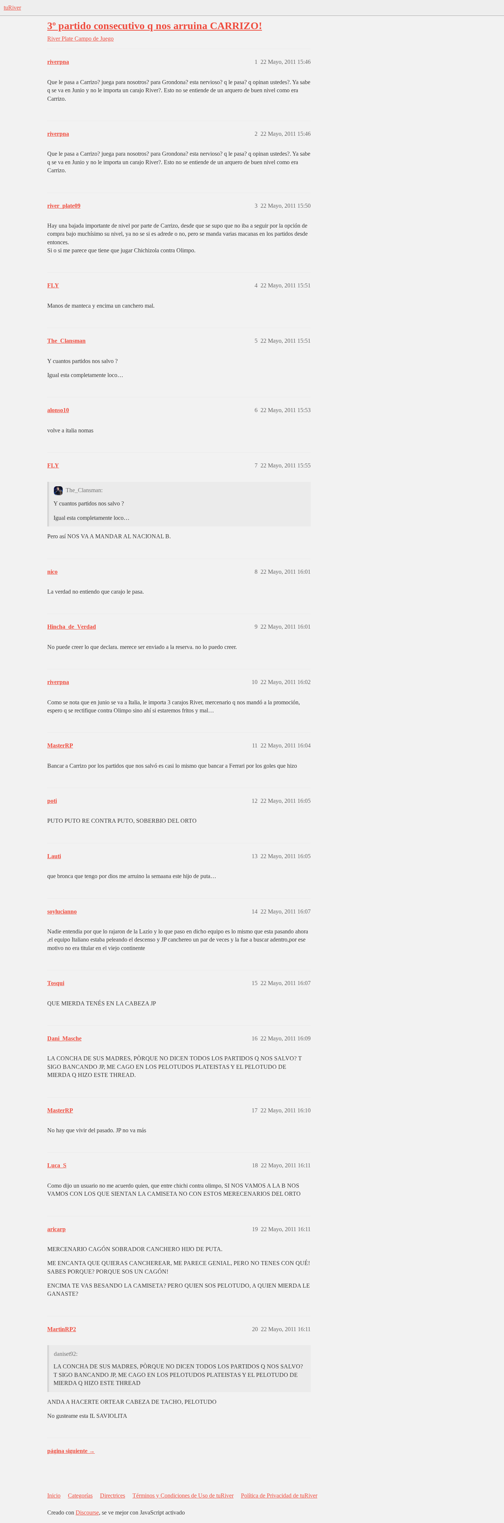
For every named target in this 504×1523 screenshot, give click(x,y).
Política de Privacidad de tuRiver (279, 1495)
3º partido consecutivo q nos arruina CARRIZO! (154, 25)
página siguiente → (71, 1451)
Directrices (112, 1495)
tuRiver (12, 7)
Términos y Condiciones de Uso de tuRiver (183, 1495)
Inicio (54, 1495)
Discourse (87, 1512)
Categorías (80, 1495)
